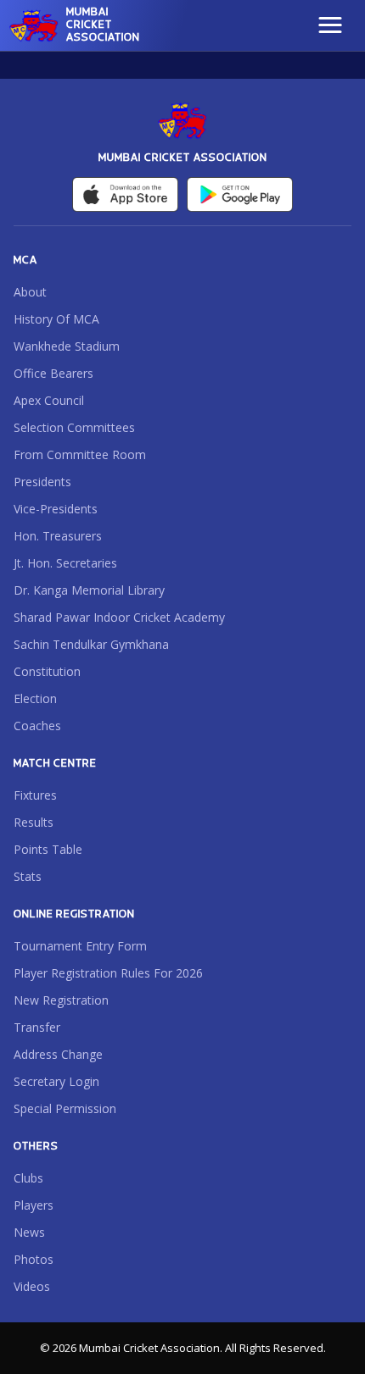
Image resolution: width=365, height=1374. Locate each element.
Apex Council (49, 400)
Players (33, 1205)
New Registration (61, 1000)
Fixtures (35, 795)
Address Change (58, 1054)
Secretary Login (56, 1081)
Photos (33, 1259)
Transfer (37, 1027)
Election (35, 698)
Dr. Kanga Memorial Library (89, 590)
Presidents (42, 482)
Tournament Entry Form (80, 946)
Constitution (47, 671)
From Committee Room (80, 454)
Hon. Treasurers (58, 536)
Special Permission (65, 1108)
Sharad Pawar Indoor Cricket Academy (119, 617)
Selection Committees (74, 427)
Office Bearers (53, 373)
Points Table (48, 849)
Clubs (28, 1178)
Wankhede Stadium (67, 346)
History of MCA (56, 319)
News (29, 1232)
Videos (32, 1286)
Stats (28, 876)
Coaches (37, 725)
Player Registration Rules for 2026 (108, 973)
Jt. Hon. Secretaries (65, 563)
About (30, 292)
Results (33, 822)
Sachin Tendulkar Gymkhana (91, 644)
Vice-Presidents (56, 509)
